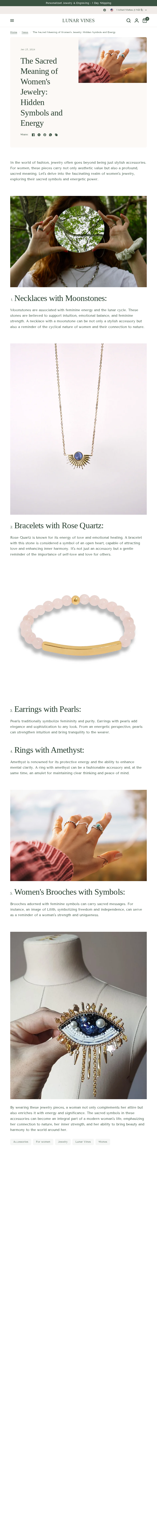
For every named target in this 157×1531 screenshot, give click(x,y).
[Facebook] (33, 134)
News (25, 32)
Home (13, 32)
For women (43, 1141)
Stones (103, 1141)
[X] (39, 134)
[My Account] (137, 20)
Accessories (20, 1141)
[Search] (128, 20)
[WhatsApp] (50, 134)
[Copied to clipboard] (56, 134)
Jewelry (63, 1141)
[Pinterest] (104, 10)
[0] (144, 20)
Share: (24, 134)
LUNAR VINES (78, 20)
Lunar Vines (83, 1141)
